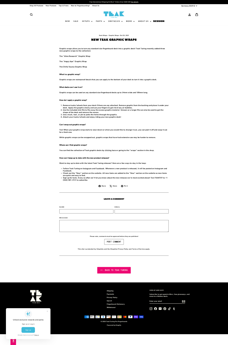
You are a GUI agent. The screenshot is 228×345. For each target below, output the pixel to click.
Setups (86, 21)
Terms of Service (138, 249)
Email (117, 207)
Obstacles (114, 21)
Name (62, 207)
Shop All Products (36, 6)
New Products (51, 6)
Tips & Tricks (64, 6)
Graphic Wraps (114, 35)
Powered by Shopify (114, 325)
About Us (95, 6)
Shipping (110, 291)
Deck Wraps (103, 35)
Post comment (114, 242)
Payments (110, 294)
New (67, 21)
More (129, 21)
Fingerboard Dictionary (116, 304)
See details (134, 2)
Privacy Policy (123, 249)
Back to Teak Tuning (116, 270)
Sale (76, 21)
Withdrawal (111, 307)
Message (63, 218)
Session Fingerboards (159, 21)
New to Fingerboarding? (80, 6)
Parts (99, 21)
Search (109, 301)
